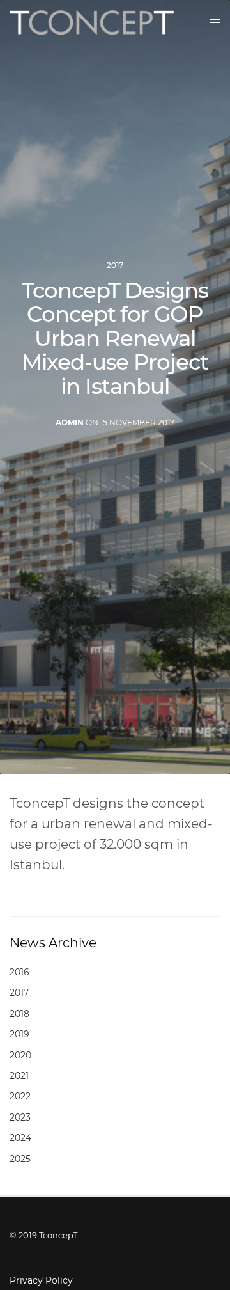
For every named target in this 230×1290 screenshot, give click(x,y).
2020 (20, 1055)
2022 (20, 1096)
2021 (19, 1076)
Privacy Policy (41, 1280)
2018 (19, 1013)
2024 (20, 1138)
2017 (115, 265)
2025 (20, 1159)
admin (70, 422)
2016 (19, 972)
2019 (19, 1034)
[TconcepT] (92, 22)
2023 (20, 1117)
